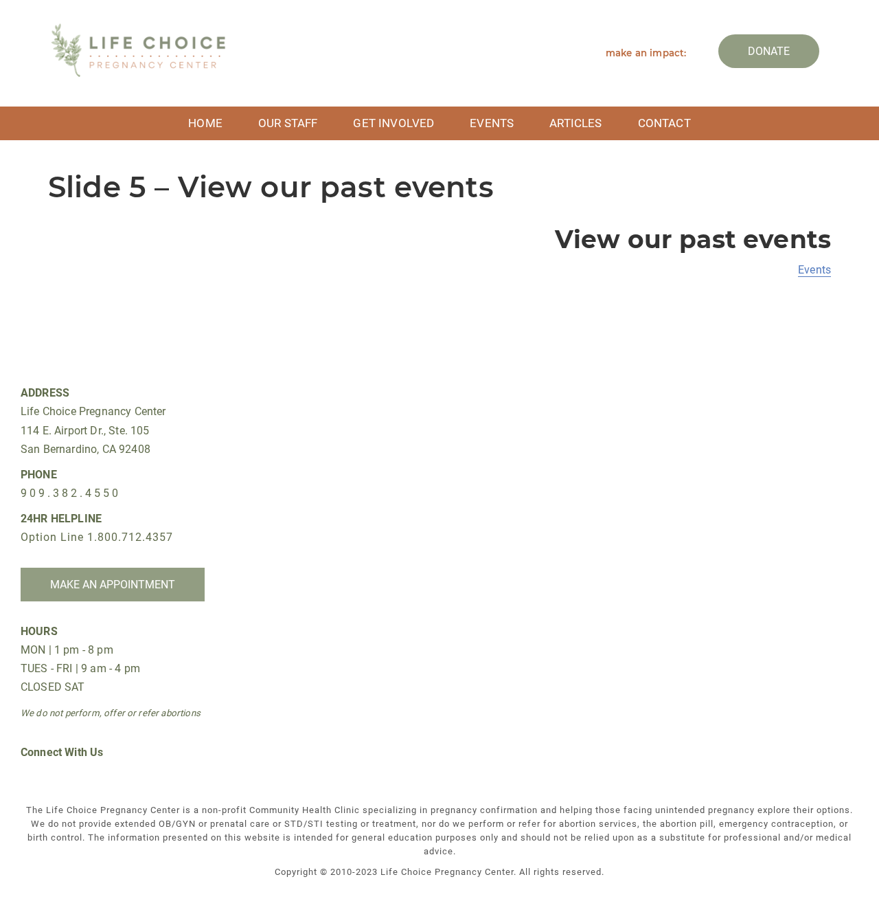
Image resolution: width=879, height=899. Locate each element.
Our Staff (287, 123)
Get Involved (393, 123)
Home (205, 123)
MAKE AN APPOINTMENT (112, 584)
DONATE (769, 51)
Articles (575, 123)
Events (492, 123)
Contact (664, 123)
